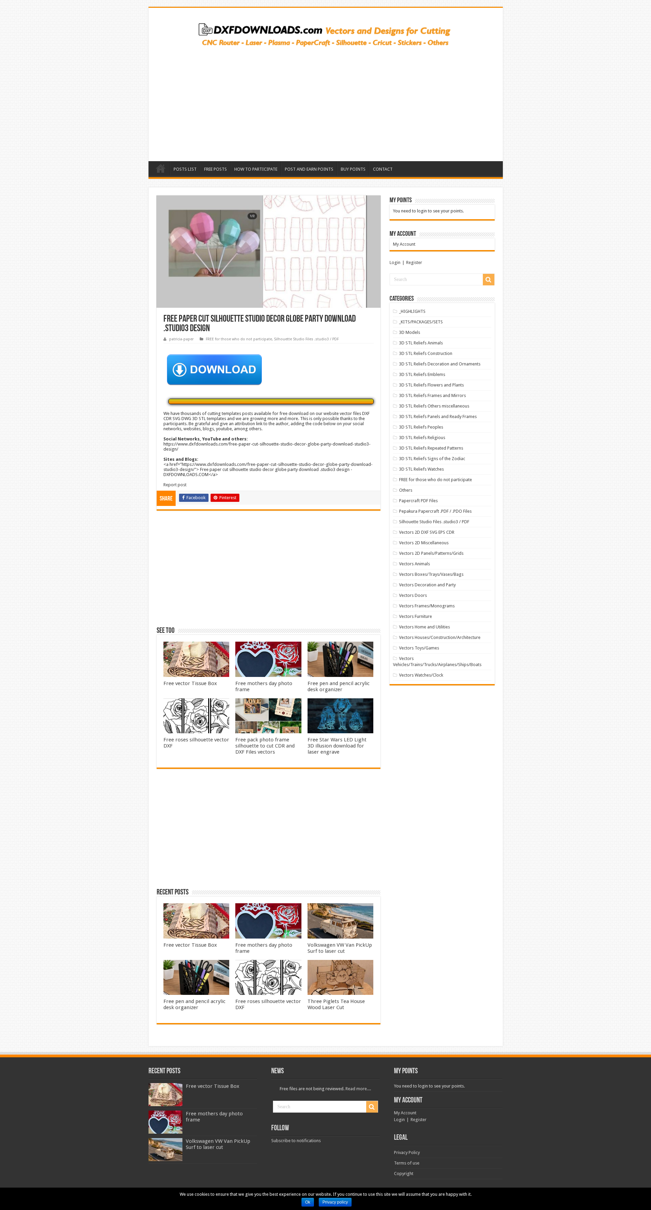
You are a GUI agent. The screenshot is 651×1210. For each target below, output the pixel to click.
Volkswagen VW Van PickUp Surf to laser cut (340, 948)
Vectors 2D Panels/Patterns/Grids (431, 553)
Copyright (403, 1173)
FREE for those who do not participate (239, 339)
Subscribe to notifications (296, 1140)
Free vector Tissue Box (190, 683)
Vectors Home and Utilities (424, 626)
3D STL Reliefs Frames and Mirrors (432, 395)
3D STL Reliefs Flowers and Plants (431, 384)
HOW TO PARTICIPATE (255, 169)
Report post (174, 484)
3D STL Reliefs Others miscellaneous (434, 406)
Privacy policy (335, 1202)
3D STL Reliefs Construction (425, 353)
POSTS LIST (185, 169)
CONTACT (383, 169)
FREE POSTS (215, 169)
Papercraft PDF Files (418, 500)
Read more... (358, 1088)
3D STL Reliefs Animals (421, 342)
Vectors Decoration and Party (427, 584)
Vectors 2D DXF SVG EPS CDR (426, 532)
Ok (307, 1202)
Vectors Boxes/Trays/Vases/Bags (431, 574)
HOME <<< (161, 168)
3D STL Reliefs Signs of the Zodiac (432, 458)
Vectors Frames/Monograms (427, 605)
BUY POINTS (353, 169)
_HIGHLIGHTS (412, 311)
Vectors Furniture (415, 616)
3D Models (409, 332)
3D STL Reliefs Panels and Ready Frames (438, 416)
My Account (404, 244)
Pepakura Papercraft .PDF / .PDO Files (435, 511)
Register (414, 262)
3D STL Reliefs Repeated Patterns (431, 448)
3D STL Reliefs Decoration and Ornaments (439, 363)
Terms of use (406, 1163)
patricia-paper (181, 339)
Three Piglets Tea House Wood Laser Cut (336, 1004)
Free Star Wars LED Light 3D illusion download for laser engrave (337, 746)
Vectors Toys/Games (419, 647)
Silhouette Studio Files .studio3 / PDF (306, 339)
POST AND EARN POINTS (309, 169)
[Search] (488, 279)
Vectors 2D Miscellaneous (424, 542)
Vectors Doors (413, 595)
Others (405, 490)
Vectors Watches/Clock (421, 675)
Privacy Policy (407, 1152)
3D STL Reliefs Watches (421, 469)
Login (395, 262)
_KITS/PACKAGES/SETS (421, 321)
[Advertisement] (326, 101)
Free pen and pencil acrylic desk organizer (339, 686)
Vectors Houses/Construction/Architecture (439, 637)
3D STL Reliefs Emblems (422, 374)
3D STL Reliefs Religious (422, 437)
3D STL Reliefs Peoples (421, 427)
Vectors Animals (414, 563)
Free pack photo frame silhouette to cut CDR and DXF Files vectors (265, 746)
